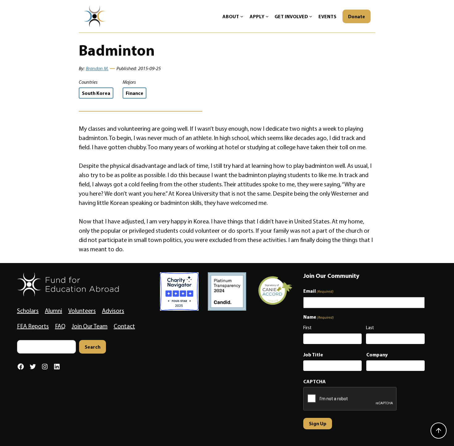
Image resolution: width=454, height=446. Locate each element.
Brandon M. (97, 68)
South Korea (96, 93)
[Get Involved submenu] (310, 16)
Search (92, 347)
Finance (134, 93)
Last (370, 327)
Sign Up (317, 423)
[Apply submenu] (267, 16)
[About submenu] (241, 16)
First (307, 327)
